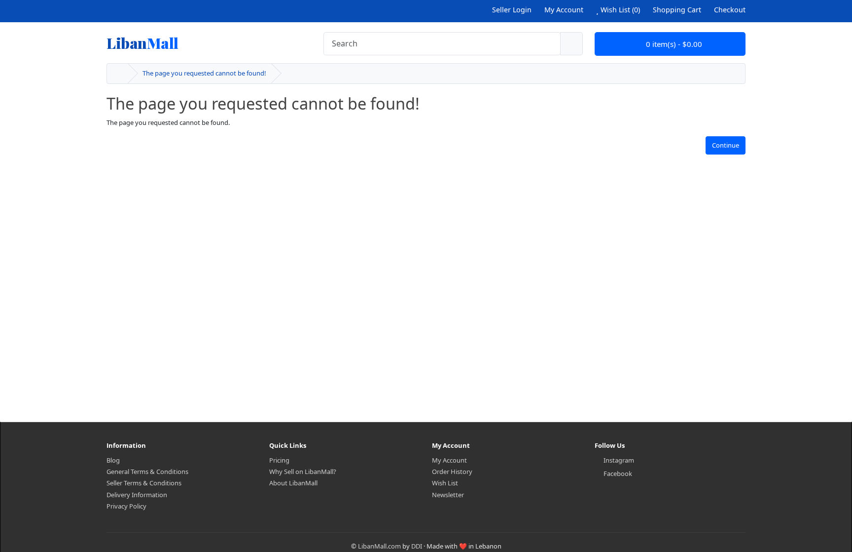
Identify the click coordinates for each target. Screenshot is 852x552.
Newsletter (448, 494)
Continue (725, 145)
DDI (416, 546)
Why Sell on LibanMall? (302, 471)
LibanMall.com (379, 546)
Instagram (619, 460)
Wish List (445, 482)
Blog (113, 460)
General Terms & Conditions (147, 471)
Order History (452, 471)
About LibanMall (293, 482)
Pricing (279, 460)
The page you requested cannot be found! (204, 73)
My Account (449, 460)
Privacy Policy (126, 506)
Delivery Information (136, 494)
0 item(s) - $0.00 (673, 44)
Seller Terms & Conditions (143, 482)
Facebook (618, 473)
